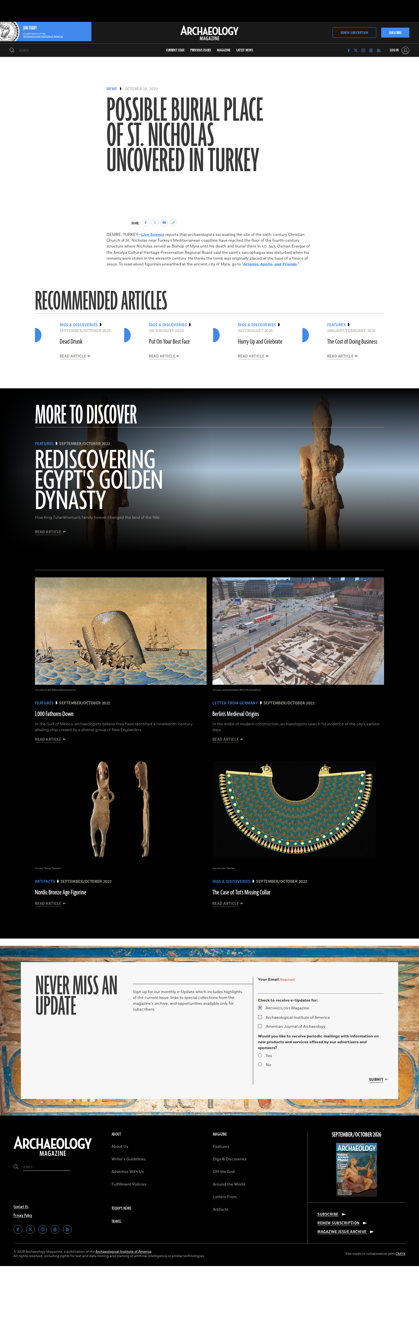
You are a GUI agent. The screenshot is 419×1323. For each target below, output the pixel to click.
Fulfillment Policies (129, 1184)
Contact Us (21, 1207)
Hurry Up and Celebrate (260, 341)
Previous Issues (200, 50)
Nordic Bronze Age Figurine (60, 892)
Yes (269, 1056)
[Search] (12, 50)
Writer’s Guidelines (129, 1159)
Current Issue (175, 50)
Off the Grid (224, 1171)
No (268, 1065)
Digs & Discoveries (230, 1159)
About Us (120, 1146)
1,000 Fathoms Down (54, 714)
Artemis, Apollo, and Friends (270, 264)
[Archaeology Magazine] (53, 1157)
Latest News (244, 50)
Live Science (152, 234)
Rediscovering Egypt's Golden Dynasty (99, 481)
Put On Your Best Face (169, 341)
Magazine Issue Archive (342, 1232)
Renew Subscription (354, 32)
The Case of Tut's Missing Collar (241, 892)
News (111, 89)
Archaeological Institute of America (298, 1017)
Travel (116, 1222)
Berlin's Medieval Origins (235, 714)
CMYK (400, 1253)
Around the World (229, 1184)
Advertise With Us (128, 1171)
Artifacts (220, 1209)
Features (221, 1146)
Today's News (121, 1208)
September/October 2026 (356, 1135)
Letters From (225, 1197)
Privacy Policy (23, 1216)
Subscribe (395, 32)
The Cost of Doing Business (352, 341)
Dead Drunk (71, 341)
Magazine (287, 1008)
